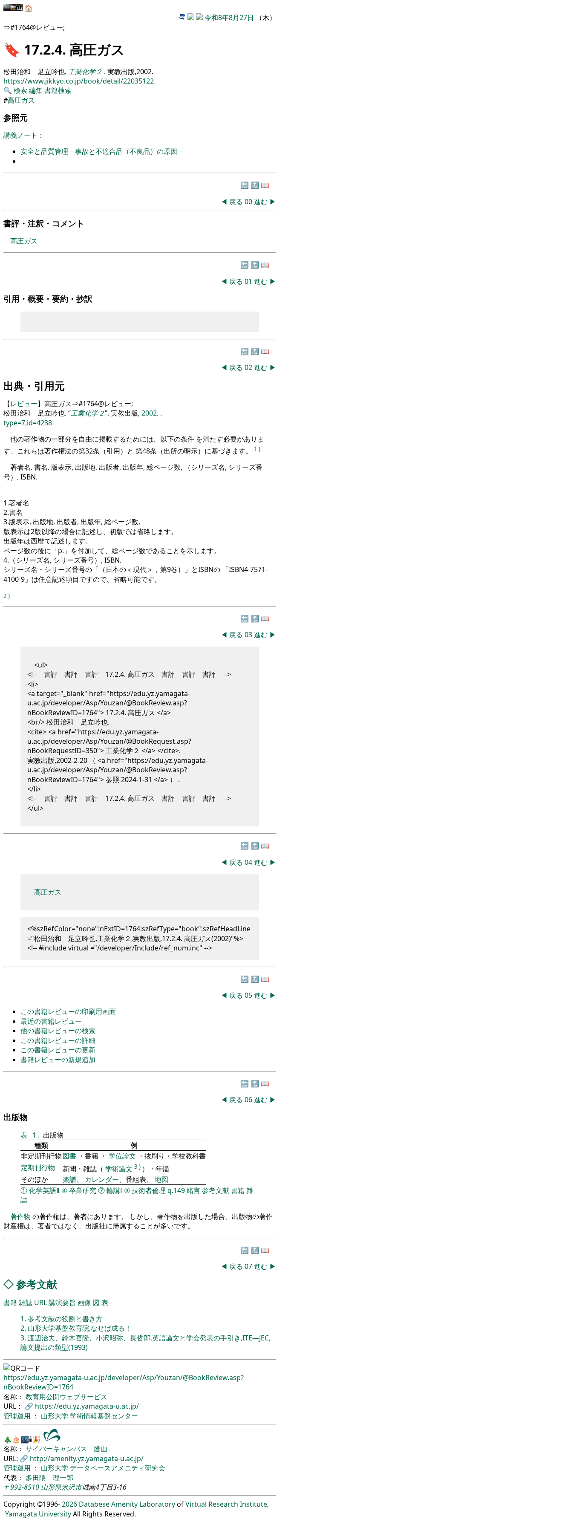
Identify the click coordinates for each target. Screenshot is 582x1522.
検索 (20, 90)
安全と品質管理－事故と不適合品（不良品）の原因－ (102, 151)
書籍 (238, 1190)
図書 (70, 1156)
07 (249, 1266)
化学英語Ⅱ (44, 1190)
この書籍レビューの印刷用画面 (68, 1011)
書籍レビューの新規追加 (57, 1059)
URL (40, 1302)
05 (249, 995)
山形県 (51, 1487)
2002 (149, 413)
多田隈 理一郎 (49, 1477)
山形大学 (55, 1416)
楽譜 (69, 1179)
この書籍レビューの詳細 (57, 1040)
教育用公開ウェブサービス (66, 1396)
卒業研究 (82, 1190)
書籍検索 (58, 90)
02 (249, 367)
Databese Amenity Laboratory (127, 1504)
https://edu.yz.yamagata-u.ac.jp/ (87, 1406)
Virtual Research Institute (226, 1504)
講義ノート (20, 135)
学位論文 (122, 1156)
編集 (36, 90)
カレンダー (102, 1179)
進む (261, 201)
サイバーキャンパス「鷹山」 (70, 1448)
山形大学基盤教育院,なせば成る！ (80, 1328)
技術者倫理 (149, 1190)
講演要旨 (62, 1302)
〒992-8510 (21, 1487)
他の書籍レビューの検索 (57, 1030)
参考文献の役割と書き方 (65, 1318)
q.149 (176, 1190)
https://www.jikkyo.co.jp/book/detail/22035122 (78, 81)
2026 (69, 1504)
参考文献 (215, 1190)
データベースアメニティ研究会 (117, 1468)
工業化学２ (88, 413)
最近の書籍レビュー (51, 1021)
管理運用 (17, 1416)
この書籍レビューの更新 (57, 1049)
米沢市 (71, 1487)
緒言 (193, 1190)
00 (249, 201)
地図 (161, 1179)
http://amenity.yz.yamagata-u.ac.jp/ (87, 1458)
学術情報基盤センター (104, 1416)
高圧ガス (21, 100)
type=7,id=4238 (27, 422)
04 (249, 862)
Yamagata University (38, 1514)
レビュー (23, 403)
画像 (84, 1302)
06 (249, 1099)
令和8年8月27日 (229, 17)
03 (249, 634)
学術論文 (119, 1168)
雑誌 (25, 1302)
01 (249, 281)
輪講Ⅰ (114, 1190)
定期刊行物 (38, 1167)
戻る (236, 201)
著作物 (20, 1216)
